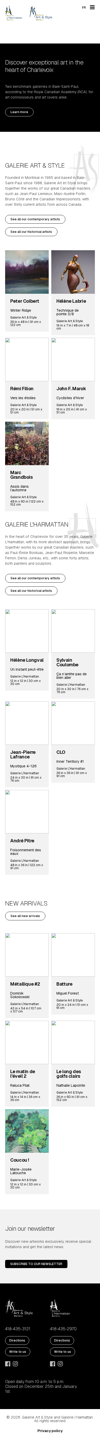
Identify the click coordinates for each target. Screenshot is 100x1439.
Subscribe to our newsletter (36, 1264)
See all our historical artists (31, 232)
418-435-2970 (63, 1329)
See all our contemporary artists (35, 219)
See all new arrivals (25, 916)
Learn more (19, 112)
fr (84, 7)
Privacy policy (50, 1431)
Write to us (17, 1352)
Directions (17, 1340)
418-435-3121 (17, 1329)
